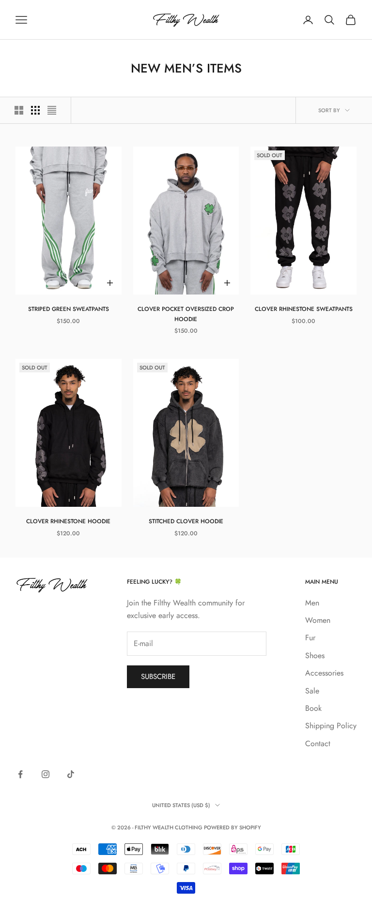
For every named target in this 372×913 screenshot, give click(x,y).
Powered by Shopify (232, 827)
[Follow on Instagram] (45, 774)
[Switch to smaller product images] (35, 110)
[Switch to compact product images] (51, 110)
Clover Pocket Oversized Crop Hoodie (186, 314)
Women (317, 620)
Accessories (324, 672)
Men (312, 602)
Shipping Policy (330, 725)
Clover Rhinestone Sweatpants (304, 309)
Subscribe (158, 676)
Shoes (315, 655)
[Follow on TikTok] (71, 774)
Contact (317, 743)
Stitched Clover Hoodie (186, 521)
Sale (312, 690)
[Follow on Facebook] (20, 774)
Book (313, 708)
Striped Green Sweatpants (68, 309)
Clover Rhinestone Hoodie (68, 521)
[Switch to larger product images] (19, 110)
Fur (310, 637)
